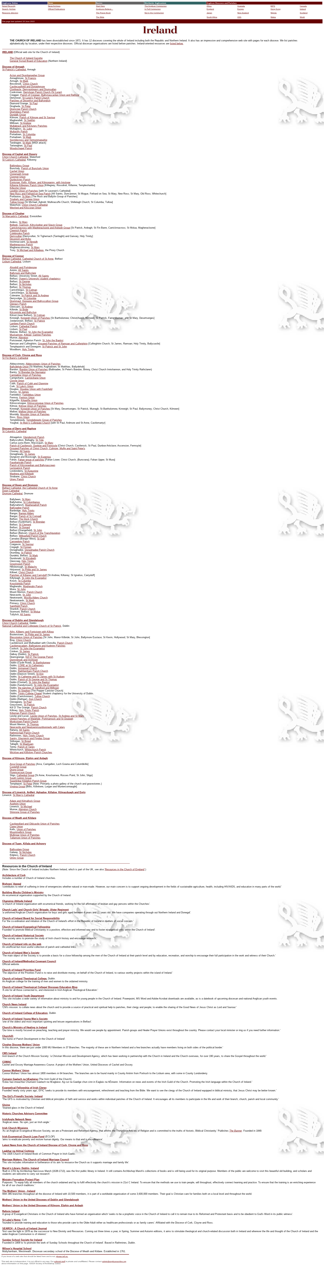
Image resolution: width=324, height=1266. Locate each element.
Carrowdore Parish (20, 541)
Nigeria (274, 13)
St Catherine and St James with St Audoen (41, 676)
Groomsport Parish (20, 564)
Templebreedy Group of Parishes (44, 420)
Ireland (303, 9)
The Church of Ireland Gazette (26, 58)
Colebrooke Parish (20, 233)
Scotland (304, 13)
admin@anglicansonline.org (114, 1261)
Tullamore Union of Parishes (25, 837)
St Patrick (39, 320)
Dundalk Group (18, 114)
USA (239, 17)
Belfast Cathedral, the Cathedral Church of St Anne (30, 488)
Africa (209, 6)
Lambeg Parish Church (22, 323)
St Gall (41, 538)
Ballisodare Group (19, 849)
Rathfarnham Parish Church (33, 671)
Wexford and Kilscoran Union (25, 207)
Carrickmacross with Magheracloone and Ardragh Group (40, 227)
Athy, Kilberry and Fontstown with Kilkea (32, 631)
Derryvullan (16, 236)
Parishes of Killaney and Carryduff (28, 575)
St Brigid (26, 741)
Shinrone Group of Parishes (25, 812)
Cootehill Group (18, 766)
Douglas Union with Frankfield (36, 389)
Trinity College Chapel (30, 693)
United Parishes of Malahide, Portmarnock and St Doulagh (41, 718)
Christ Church (30, 83)
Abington (23, 337)
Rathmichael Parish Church (24, 732)
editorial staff (59, 1261)
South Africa (212, 17)
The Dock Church (28, 519)
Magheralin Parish (33, 586)
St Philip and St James (34, 569)
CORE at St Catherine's (31, 665)
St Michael (26, 806)
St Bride (23, 309)
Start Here (100, 6)
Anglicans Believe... (104, 9)
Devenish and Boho (20, 239)
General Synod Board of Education (28, 61)
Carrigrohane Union (35, 377)
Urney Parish (17, 479)
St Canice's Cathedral (14, 159)
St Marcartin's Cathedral (15, 216)
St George (24, 281)
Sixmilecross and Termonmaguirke (28, 140)
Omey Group (17, 857)
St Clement (25, 524)
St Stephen (24, 690)
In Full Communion (153, 9)
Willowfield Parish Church (32, 535)
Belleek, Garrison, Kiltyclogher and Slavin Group (36, 225)
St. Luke (27, 128)
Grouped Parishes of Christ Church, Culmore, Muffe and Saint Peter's (47, 448)
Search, (5, 9)
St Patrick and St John (54, 346)
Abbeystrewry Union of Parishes (43, 363)
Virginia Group (17, 786)
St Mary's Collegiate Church (35, 422)
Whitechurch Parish (35, 749)
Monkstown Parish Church (24, 721)
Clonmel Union (18, 176)
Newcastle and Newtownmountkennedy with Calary (37, 727)
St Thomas (25, 287)
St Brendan (39, 521)
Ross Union (23, 417)
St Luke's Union (24, 386)
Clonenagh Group (19, 174)
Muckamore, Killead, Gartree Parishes (30, 334)
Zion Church (35, 699)
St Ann (40, 673)
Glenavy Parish (18, 304)
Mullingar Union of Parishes (25, 835)
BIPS (273, 6)
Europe (240, 9)
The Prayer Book (103, 13)
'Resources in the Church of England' (125, 869)
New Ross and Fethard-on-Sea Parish (30, 193)
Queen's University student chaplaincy (40, 278)
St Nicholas (25, 284)
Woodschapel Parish (21, 148)
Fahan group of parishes (31, 459)
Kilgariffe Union (29, 400)
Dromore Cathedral (12, 493)
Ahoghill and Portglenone (23, 267)
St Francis (30, 78)
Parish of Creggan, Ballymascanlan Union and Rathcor (49, 95)
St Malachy (31, 566)
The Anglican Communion (156, 6)
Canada (303, 6)
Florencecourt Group (21, 772)
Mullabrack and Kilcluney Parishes (28, 125)
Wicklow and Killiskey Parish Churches (31, 752)
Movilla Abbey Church (36, 597)
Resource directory (10, 13)
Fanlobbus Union (31, 394)
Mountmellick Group (21, 832)
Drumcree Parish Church (23, 109)
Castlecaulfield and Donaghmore (27, 86)
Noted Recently (8, 6)
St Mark (24, 81)
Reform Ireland (11, 1211)
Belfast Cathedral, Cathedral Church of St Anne (27, 258)
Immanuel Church (27, 668)
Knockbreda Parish (20, 583)
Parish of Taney (26, 746)
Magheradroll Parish (36, 505)
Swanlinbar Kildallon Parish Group (28, 780)
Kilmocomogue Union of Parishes (45, 403)
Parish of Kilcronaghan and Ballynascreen (32, 465)
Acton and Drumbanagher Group (27, 75)
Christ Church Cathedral (15, 157)
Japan (209, 13)
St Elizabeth (29, 558)
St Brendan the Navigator (32, 372)
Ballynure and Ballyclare (23, 273)
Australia (241, 6)
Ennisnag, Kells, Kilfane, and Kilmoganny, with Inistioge (40, 182)
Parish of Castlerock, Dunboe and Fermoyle (33, 445)
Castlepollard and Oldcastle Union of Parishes (35, 823)
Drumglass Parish (19, 111)
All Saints (23, 270)
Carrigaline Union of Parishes (25, 375)
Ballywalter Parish (19, 507)
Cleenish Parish (18, 230)
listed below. (176, 43)
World (302, 17)
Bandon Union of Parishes (34, 369)
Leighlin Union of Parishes (24, 190)
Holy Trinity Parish (29, 710)
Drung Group (16, 769)
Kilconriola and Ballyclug (23, 312)
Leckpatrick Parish (20, 468)
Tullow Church (42, 696)
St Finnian (25, 547)
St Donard (24, 527)
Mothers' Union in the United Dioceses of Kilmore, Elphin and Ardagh (42, 1205)
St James (23, 391)
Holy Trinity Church (33, 735)
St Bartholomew (41, 662)
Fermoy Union (26, 397)
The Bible (100, 17)
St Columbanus (31, 502)
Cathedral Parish (28, 326)
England (210, 9)
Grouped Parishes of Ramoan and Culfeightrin (63, 343)
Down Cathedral (10, 490)
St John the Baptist (52, 340)
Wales (273, 17)
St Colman (31, 289)
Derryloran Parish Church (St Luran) (42, 92)
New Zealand (243, 13)
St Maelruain (26, 744)
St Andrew (25, 123)
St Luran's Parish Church (35, 97)
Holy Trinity (28, 349)
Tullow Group (17, 202)
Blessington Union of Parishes (26, 637)
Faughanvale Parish (20, 462)
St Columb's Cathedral (14, 431)
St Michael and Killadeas (30, 250)
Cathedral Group (25, 775)
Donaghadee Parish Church (39, 549)
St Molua (35, 611)
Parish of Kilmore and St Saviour (37, 117)
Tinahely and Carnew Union (24, 199)
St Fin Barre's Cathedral (15, 358)
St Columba (29, 134)
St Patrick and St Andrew (35, 295)
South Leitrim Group (21, 778)
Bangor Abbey (26, 513)
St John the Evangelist (40, 332)
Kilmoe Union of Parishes (32, 406)
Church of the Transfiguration (44, 533)
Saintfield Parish (19, 606)
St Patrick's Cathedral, (14, 69)
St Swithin (29, 120)
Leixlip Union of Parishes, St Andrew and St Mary (57, 716)
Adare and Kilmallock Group (25, 801)
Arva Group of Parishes (22, 764)
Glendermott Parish (33, 437)
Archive (12, 9)
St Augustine (31, 470)
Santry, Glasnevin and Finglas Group (30, 738)
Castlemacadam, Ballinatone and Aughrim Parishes (37, 645)
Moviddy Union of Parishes (35, 414)
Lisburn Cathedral (11, 261)
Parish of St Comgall (30, 516)
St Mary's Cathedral (23, 795)
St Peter (26, 106)
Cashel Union (17, 171)
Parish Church (34, 592)
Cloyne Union (17, 380)
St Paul (33, 103)
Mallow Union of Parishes (32, 411)
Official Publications (56, 9)
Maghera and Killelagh (22, 473)
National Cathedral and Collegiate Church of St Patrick (31, 625)
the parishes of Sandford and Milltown (38, 687)
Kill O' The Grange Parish (39, 657)
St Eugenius (44, 456)
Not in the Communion (154, 13)
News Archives (54, 6)
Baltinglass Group (19, 165)
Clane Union (16, 826)
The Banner (235, 1130)
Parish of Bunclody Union (35, 168)
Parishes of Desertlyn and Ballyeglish (30, 100)
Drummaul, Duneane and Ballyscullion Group (34, 301)
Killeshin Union (18, 188)
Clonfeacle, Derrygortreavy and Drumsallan (33, 89)
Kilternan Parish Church (22, 713)
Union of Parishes (26, 829)
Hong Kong (275, 9)
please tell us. (62, 1256)
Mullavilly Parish (19, 131)
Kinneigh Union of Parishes (35, 318)
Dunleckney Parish (20, 179)
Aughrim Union (18, 803)
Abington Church (28, 809)
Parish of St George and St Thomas (37, 679)
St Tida (40, 440)
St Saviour (28, 544)
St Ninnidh (32, 241)
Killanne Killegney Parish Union (27, 185)
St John (38, 530)
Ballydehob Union (19, 366)
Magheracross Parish (21, 244)
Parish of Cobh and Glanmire (32, 383)
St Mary (26, 196)
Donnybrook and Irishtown (24, 659)
